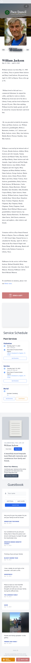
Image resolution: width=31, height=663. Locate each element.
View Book (8, 449)
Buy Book (18, 449)
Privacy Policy (10, 655)
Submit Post (15, 505)
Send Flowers (22, 398)
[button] (15, 622)
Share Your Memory (11, 476)
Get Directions (15, 358)
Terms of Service (20, 655)
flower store (8, 283)
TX (7, 395)
